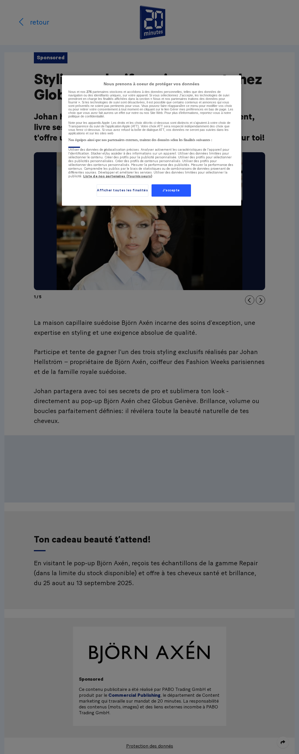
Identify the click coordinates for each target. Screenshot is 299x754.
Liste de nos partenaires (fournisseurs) (117, 176)
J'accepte (171, 190)
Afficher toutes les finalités (122, 190)
